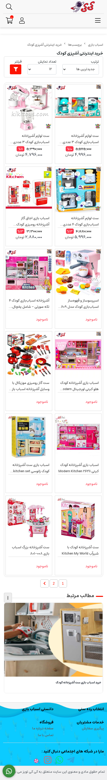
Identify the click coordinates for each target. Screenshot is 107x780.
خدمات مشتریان (90, 722)
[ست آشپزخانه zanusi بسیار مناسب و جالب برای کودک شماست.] (29, 437)
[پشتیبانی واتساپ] (9, 771)
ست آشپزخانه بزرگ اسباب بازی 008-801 (30, 550)
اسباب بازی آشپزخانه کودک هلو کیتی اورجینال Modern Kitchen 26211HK (79, 386)
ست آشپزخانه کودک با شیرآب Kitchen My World (80, 550)
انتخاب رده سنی (91, 709)
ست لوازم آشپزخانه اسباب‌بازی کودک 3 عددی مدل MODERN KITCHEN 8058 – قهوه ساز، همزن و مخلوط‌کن (30, 139)
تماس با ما (46, 735)
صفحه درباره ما (43, 728)
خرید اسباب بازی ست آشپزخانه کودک (78, 683)
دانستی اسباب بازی (38, 709)
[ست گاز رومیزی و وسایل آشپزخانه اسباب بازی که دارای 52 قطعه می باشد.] (29, 354)
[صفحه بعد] (44, 583)
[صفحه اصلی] (95, 45)
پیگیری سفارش (93, 728)
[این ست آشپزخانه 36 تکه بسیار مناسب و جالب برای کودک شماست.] (78, 519)
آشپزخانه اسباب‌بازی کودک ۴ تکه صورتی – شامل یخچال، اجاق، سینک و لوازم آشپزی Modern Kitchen (29, 304)
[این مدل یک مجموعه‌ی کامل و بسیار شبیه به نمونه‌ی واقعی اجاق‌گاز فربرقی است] (29, 519)
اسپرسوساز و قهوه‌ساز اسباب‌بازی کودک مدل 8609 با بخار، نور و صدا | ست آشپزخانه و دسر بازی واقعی (79, 304)
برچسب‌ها (75, 45)
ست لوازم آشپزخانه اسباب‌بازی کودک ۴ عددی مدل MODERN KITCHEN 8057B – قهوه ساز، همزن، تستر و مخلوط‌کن (80, 221)
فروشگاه (46, 722)
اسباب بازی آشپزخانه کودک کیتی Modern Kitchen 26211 (78, 468)
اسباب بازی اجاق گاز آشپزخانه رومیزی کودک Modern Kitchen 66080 (32, 221)
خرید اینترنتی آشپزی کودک (44, 45)
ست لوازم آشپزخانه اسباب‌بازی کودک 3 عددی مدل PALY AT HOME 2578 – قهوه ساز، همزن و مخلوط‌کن (79, 139)
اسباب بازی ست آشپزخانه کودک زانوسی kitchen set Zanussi (30, 468)
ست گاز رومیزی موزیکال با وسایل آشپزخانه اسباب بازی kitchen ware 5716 (29, 386)
